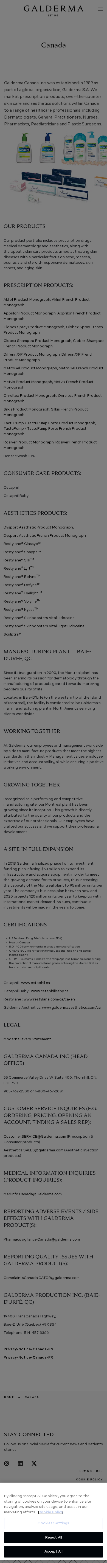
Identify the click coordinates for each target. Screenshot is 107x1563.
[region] (53, 1521)
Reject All (53, 1537)
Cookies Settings (53, 1523)
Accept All (53, 1551)
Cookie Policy (50, 1512)
